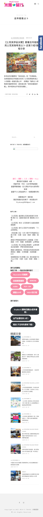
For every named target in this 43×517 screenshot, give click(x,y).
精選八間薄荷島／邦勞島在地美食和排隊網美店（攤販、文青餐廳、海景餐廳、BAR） (25, 252)
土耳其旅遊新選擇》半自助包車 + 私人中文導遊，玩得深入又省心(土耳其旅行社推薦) (31, 389)
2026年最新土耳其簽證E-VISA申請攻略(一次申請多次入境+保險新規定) (31, 341)
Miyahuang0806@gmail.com (25, 202)
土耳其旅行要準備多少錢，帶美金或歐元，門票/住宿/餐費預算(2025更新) (31, 418)
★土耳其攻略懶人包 (26, 337)
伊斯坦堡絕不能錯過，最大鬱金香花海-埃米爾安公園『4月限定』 (31, 450)
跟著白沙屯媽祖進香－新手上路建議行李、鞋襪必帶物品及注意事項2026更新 (31, 356)
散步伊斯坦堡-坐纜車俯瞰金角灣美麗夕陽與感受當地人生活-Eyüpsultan (30, 436)
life (23, 352)
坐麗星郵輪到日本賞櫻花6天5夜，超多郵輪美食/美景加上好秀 (31, 475)
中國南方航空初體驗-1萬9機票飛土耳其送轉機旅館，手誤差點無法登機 (25, 463)
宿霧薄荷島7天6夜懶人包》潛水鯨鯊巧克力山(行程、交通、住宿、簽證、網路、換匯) (25, 259)
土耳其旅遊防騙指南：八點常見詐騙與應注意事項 (31, 371)
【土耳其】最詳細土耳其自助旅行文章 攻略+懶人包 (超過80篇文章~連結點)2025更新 (25, 218)
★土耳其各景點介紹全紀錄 (17, 38)
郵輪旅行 (24, 471)
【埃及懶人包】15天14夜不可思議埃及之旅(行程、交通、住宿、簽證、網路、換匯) (25, 235)
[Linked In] (35, 94)
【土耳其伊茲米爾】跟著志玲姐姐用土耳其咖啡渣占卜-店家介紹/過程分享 (21, 45)
